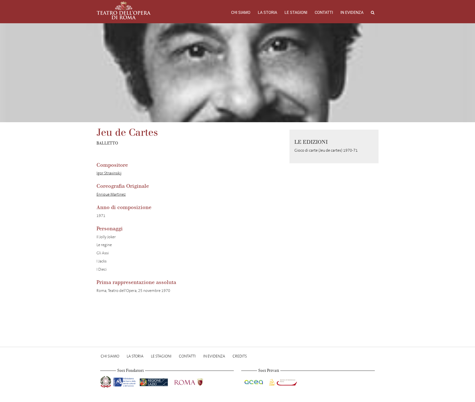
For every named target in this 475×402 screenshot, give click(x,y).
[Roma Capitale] (195, 381)
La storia (267, 12)
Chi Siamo (240, 12)
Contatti (324, 12)
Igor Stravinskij (108, 173)
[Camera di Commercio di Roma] (282, 381)
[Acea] (254, 381)
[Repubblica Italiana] (106, 381)
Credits (240, 356)
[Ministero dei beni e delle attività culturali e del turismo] (125, 381)
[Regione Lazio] (154, 381)
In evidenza (351, 12)
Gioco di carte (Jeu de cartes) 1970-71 (326, 150)
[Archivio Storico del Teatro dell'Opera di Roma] (124, 10)
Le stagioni (296, 12)
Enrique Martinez (111, 194)
